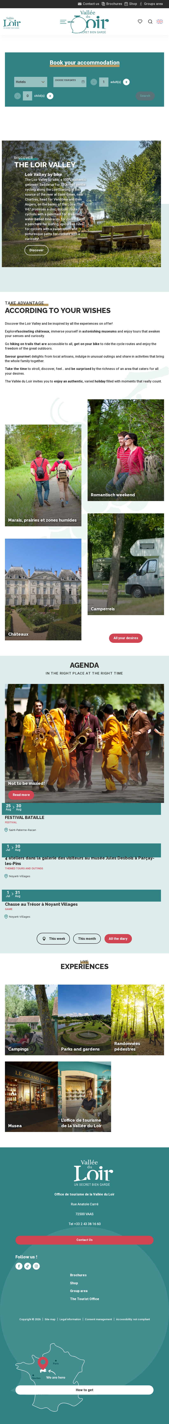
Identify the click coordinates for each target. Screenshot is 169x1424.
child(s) (39, 95)
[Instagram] (36, 1266)
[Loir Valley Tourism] (91, 21)
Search (145, 96)
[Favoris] (140, 21)
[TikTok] (27, 1266)
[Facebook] (18, 1266)
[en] (160, 22)
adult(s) (115, 82)
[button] (150, 21)
